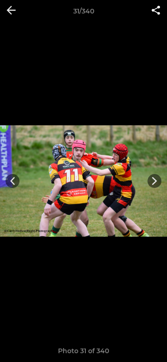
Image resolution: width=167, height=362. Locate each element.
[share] (155, 11)
